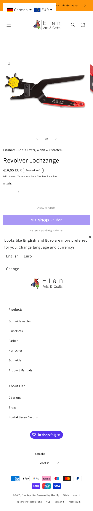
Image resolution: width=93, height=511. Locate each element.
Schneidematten (20, 321)
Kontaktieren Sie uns (23, 417)
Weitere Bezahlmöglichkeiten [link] (46, 230)
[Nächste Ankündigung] (85, 5)
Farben (14, 341)
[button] (8, 25)
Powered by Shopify (48, 494)
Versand (22, 176)
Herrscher (15, 350)
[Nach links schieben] (37, 139)
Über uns (15, 398)
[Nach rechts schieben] (56, 139)
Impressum (74, 501)
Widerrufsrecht (71, 495)
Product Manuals (20, 370)
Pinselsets (16, 331)
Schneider (15, 360)
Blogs (12, 407)
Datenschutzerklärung (29, 501)
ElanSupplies (28, 494)
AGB (48, 501)
